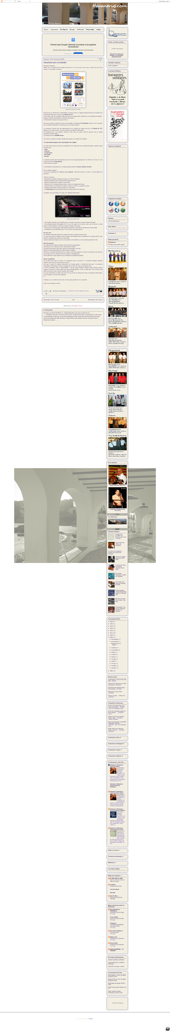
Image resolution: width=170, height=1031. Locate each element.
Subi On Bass (114, 896)
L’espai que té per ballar (116, 886)
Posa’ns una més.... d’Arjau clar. (116, 695)
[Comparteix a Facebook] (50, 291)
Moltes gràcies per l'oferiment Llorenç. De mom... (115, 729)
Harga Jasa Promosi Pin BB (116, 918)
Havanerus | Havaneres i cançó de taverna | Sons (116, 828)
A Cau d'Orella (114, 917)
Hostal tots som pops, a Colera (116, 966)
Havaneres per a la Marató (55, 62)
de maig (113, 659)
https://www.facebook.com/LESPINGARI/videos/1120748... (117, 722)
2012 (111, 630)
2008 (111, 670)
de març (113, 663)
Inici (73, 300)
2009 (111, 637)
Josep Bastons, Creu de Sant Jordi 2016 (120, 769)
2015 (111, 623)
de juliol (113, 654)
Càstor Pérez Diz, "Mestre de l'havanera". (120, 544)
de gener (113, 668)
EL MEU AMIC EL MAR (116, 878)
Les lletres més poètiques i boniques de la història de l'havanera (115, 552)
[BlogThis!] (46, 291)
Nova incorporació (114, 932)
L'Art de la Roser (114, 889)
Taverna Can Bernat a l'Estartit (116, 959)
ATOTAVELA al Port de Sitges (117, 912)
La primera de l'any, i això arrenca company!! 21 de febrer (120, 567)
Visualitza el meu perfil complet (116, 244)
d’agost (113, 652)
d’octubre (114, 647)
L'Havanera (113, 923)
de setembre (114, 650)
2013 (111, 628)
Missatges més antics (95, 300)
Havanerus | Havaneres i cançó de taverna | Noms (117, 792)
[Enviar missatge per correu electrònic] (46, 293)
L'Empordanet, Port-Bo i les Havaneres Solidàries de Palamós (120, 609)
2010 (111, 635)
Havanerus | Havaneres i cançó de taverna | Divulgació (116, 785)
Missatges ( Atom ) (77, 305)
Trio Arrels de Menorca (116, 931)
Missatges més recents (51, 300)
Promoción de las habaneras (117, 938)
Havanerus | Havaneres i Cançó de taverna (116, 765)
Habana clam (113, 937)
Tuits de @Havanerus (113, 221)
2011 (111, 633)
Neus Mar (112, 892)
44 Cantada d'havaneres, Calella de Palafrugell (120, 575)
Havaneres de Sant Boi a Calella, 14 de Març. (120, 600)
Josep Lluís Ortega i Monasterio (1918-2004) (120, 558)
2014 (111, 626)
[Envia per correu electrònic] (44, 291)
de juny (113, 656)
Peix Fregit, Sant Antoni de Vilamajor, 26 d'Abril (120, 583)
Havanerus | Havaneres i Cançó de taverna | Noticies (117, 809)
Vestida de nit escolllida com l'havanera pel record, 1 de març (120, 536)
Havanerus (113, 242)
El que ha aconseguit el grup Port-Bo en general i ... (117, 711)
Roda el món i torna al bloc (115, 691)
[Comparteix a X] (48, 291)
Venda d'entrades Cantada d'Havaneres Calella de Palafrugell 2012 (120, 592)
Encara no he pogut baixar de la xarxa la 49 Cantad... (116, 706)
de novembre (114, 641)
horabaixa (112, 884)
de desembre (114, 639)
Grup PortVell (113, 943)
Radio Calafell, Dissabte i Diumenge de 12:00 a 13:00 (115, 992)
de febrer (113, 665)
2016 (111, 621)
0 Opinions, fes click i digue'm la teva (78, 291)
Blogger (91, 1018)
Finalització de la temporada (117, 944)
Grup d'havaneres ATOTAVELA (115, 910)
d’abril (113, 661)
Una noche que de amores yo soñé (120, 832)
